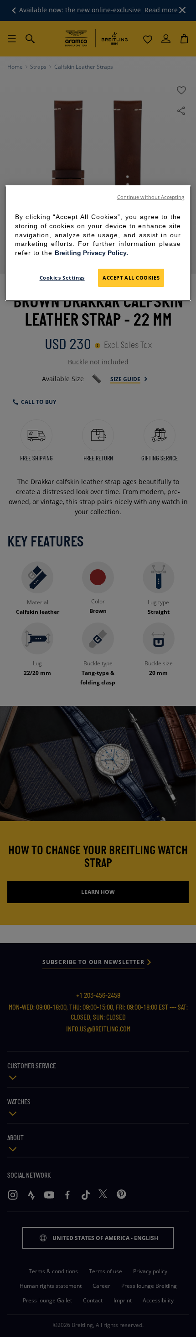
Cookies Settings (62, 277)
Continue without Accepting (151, 197)
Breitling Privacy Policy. (91, 252)
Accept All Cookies (131, 277)
